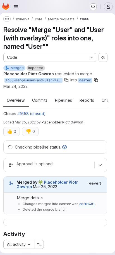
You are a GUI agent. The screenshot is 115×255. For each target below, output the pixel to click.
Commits (39, 100)
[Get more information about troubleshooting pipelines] (64, 147)
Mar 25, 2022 (25, 122)
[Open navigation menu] (15, 6)
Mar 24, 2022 (15, 86)
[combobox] (19, 244)
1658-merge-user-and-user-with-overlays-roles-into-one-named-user (34, 80)
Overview (16, 100)
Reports (87, 100)
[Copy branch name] (66, 80)
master (85, 80)
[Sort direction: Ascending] (39, 244)
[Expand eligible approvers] (100, 165)
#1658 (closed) (31, 113)
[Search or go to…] (93, 6)
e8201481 (87, 204)
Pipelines (63, 100)
